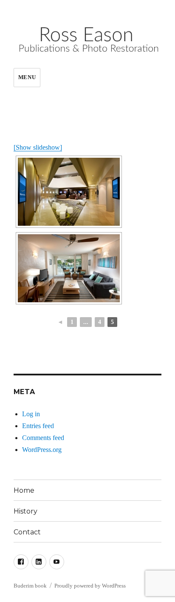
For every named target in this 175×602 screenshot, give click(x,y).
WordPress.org (42, 449)
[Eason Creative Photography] (69, 192)
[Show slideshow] (38, 147)
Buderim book (30, 585)
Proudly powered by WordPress (90, 585)
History (25, 511)
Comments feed (43, 437)
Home (24, 490)
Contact (27, 532)
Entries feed (38, 425)
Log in (31, 413)
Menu (27, 77)
